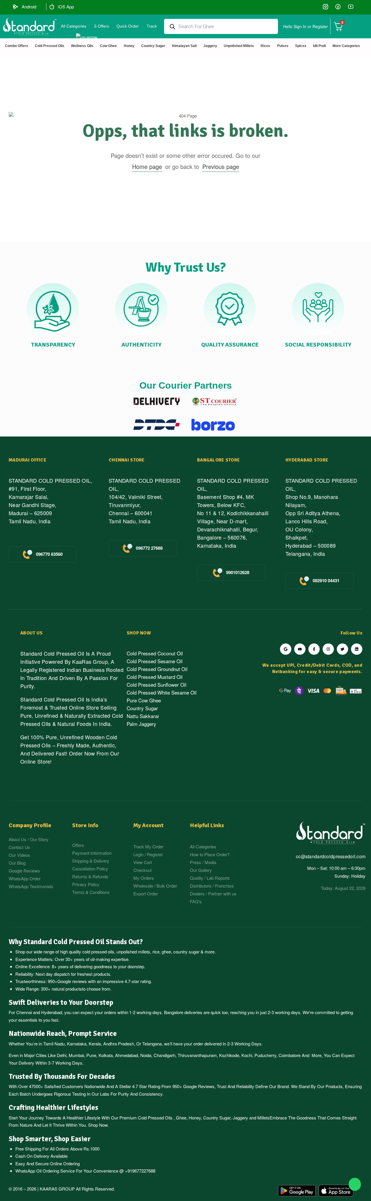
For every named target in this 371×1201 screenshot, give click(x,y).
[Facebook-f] (314, 649)
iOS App (66, 6)
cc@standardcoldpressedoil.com (330, 856)
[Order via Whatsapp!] (355, 1184)
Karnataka (76, 1043)
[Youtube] (299, 649)
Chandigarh (164, 1055)
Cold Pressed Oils (155, 1118)
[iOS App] (51, 6)
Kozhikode (229, 1055)
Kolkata (106, 1055)
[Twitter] (342, 649)
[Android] (15, 6)
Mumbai (76, 1055)
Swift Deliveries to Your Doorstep (61, 1002)
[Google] (285, 649)
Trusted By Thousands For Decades (62, 1076)
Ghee (181, 1118)
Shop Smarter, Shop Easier (50, 1139)
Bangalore (173, 1012)
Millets (263, 1118)
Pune (91, 1055)
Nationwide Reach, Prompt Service (63, 1033)
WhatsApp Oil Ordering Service (45, 1171)
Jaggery (240, 1118)
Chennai (24, 1012)
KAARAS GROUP (57, 1189)
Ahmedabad (126, 1055)
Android (29, 6)
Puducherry (265, 1055)
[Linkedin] (356, 649)
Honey (194, 1118)
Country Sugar (216, 1118)
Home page (147, 166)
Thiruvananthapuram (197, 1055)
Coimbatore (290, 1055)
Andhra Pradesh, (119, 1043)
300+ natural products (61, 989)
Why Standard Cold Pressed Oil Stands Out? (76, 941)
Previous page (220, 166)
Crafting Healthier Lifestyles (53, 1107)
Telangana (152, 1043)
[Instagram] (328, 649)
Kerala (95, 1043)
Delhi (61, 1055)
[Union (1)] (338, 6)
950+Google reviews (67, 981)
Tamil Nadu (54, 1043)
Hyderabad (51, 1012)
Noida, (146, 1055)
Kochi (246, 1055)
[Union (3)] (325, 6)
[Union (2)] (350, 6)
